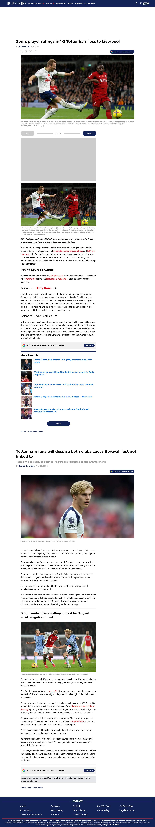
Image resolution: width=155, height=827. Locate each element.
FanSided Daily (126, 806)
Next (89, 133)
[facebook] (136, 3)
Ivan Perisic (30, 279)
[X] (141, 3)
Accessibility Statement (31, 814)
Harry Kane (44, 288)
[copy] (34, 51)
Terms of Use (79, 810)
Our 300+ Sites (103, 806)
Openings (55, 806)
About (70, 3)
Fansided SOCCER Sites (85, 3)
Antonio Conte (56, 275)
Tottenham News (35, 431)
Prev (27, 133)
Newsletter (60, 3)
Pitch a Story (26, 810)
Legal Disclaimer (127, 810)
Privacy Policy (57, 810)
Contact (76, 806)
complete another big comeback (68, 251)
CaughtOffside (77, 721)
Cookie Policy (103, 810)
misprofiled (54, 691)
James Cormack (27, 466)
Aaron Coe (24, 46)
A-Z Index (55, 814)
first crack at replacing (56, 279)
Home (23, 431)
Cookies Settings (80, 814)
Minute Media (18, 821)
